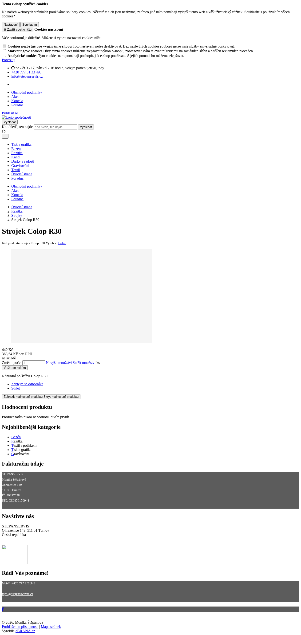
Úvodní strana (21, 174)
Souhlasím (29, 24)
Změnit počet (11, 363)
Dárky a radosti (22, 161)
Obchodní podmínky (26, 92)
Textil (15, 170)
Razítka (17, 153)
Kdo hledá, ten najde (17, 127)
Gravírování (20, 166)
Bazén (16, 149)
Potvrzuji (8, 60)
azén (17, 437)
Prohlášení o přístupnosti (20, 627)
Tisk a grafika (21, 144)
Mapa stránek (51, 627)
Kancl (15, 157)
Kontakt (17, 101)
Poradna (17, 105)
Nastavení (11, 24)
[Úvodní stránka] (16, 117)
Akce (15, 97)
